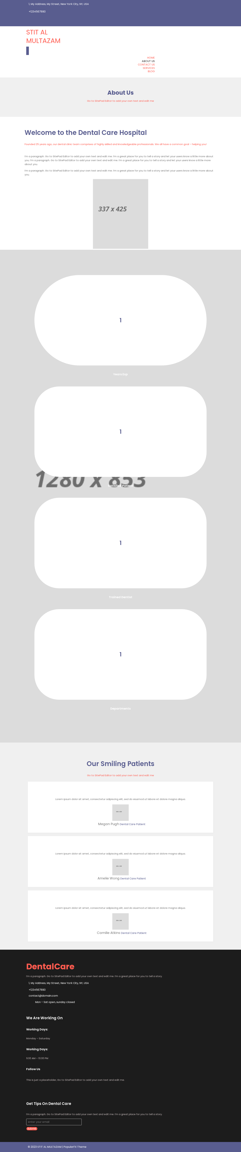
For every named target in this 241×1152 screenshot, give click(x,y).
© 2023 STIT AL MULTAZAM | (45, 1147)
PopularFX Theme (74, 1147)
